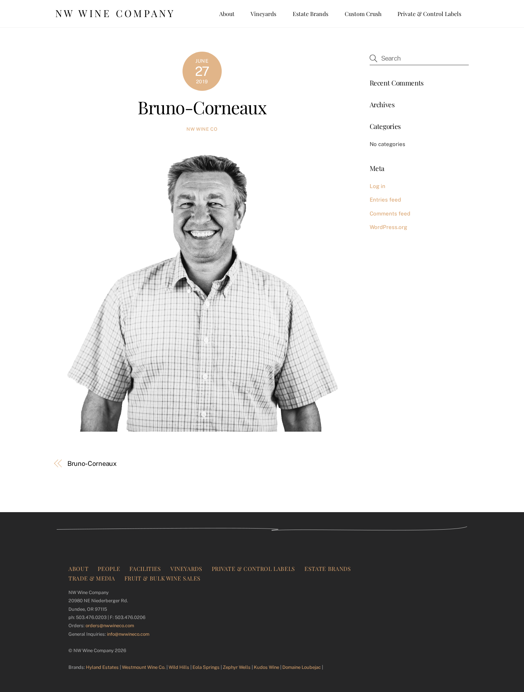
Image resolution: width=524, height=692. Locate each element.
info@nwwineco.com (128, 634)
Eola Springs (206, 667)
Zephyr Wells (237, 667)
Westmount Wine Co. (143, 667)
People (109, 568)
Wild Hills (179, 667)
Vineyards (263, 13)
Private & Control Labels (429, 13)
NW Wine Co (201, 129)
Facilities (145, 568)
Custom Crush (363, 13)
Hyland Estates (102, 667)
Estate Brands (310, 13)
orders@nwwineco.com (110, 625)
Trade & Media (91, 578)
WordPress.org (388, 227)
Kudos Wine (266, 667)
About (227, 13)
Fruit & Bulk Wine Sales (162, 578)
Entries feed (385, 200)
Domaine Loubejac (301, 667)
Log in (377, 186)
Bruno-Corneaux (202, 107)
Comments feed (390, 213)
